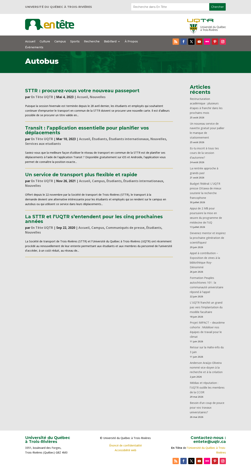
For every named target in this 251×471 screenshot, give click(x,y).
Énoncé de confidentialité (125, 445)
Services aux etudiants (43, 143)
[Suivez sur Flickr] (207, 41)
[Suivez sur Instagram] (223, 41)
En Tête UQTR (42, 97)
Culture (45, 41)
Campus (60, 41)
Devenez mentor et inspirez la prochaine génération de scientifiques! (208, 237)
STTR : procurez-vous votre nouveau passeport (82, 90)
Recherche (92, 41)
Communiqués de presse (125, 227)
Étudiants (99, 139)
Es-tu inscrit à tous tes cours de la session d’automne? (204, 153)
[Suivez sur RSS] (176, 41)
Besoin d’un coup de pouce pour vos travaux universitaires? (207, 407)
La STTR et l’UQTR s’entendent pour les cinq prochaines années (94, 219)
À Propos (131, 41)
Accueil (30, 41)
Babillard (110, 41)
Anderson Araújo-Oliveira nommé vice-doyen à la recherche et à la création (206, 367)
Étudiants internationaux (129, 139)
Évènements (34, 47)
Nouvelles (97, 97)
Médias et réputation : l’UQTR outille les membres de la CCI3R (207, 387)
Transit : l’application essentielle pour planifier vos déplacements (87, 130)
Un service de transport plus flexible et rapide (81, 174)
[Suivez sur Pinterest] (215, 41)
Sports (75, 41)
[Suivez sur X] (191, 41)
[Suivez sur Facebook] (183, 41)
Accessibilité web (125, 450)
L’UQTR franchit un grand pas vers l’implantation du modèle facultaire (206, 307)
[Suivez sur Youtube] (199, 41)
